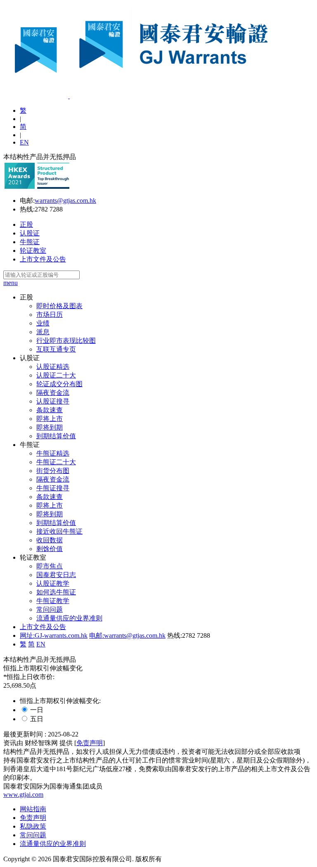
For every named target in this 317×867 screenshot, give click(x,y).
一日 (36, 709)
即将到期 (49, 427)
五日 (36, 718)
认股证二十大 (56, 375)
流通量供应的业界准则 (69, 618)
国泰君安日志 (56, 574)
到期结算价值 (56, 435)
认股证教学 (52, 583)
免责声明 (89, 742)
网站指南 (33, 808)
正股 (26, 224)
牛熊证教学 (52, 600)
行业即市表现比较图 (66, 340)
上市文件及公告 (43, 259)
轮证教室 (33, 250)
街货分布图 (52, 470)
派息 (43, 331)
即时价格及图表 (59, 305)
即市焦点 (49, 566)
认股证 (30, 233)
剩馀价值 (49, 548)
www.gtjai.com (23, 794)
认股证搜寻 (52, 401)
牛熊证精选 (52, 453)
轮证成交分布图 (59, 383)
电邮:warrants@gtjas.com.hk (127, 635)
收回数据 (49, 540)
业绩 (43, 323)
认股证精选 (52, 366)
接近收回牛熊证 (59, 531)
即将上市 (49, 418)
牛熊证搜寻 (52, 488)
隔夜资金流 (52, 392)
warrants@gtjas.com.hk (65, 200)
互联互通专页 (56, 349)
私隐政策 (33, 826)
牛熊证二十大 (56, 462)
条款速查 (49, 409)
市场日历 (49, 314)
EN (24, 142)
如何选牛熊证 (56, 592)
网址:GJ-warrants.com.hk (54, 635)
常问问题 (49, 609)
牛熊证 (30, 241)
